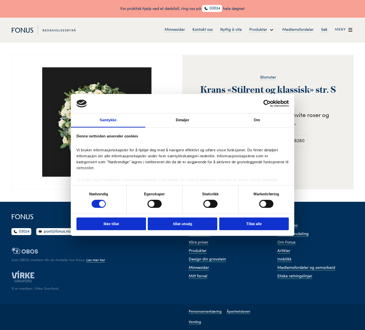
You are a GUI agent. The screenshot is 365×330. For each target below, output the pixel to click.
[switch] (154, 204)
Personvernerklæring (205, 312)
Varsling (195, 322)
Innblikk (284, 259)
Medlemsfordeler (298, 30)
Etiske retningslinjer (294, 276)
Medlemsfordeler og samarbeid (306, 268)
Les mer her (95, 260)
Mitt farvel (198, 276)
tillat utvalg (182, 224)
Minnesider (175, 30)
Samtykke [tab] (108, 120)
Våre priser (198, 243)
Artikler (283, 251)
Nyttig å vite (231, 30)
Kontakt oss (202, 30)
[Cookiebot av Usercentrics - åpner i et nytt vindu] (267, 103)
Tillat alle (254, 224)
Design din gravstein (207, 259)
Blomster (268, 78)
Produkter (198, 251)
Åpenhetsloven (238, 312)
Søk (324, 30)
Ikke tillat (111, 224)
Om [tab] (257, 120)
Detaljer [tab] (182, 120)
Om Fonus (286, 243)
